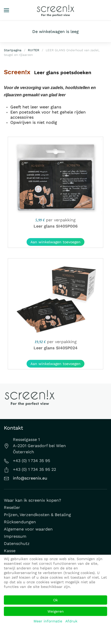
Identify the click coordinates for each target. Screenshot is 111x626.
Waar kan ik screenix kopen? (32, 500)
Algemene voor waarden (28, 529)
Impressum (15, 536)
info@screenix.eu (30, 478)
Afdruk (71, 621)
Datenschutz (17, 543)
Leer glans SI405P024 (55, 347)
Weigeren (55, 611)
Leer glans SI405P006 (56, 226)
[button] (6, 10)
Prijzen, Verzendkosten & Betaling (37, 514)
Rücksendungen (20, 521)
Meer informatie (48, 621)
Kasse (9, 550)
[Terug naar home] (55, 10)
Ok (55, 600)
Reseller (12, 507)
